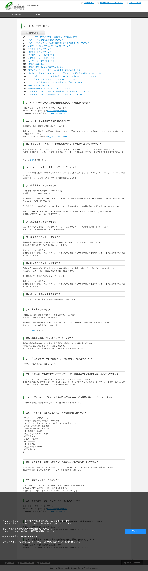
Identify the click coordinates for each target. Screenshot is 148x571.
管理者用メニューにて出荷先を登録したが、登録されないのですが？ (55, 94)
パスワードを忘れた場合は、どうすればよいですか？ (49, 46)
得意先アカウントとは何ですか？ (41, 55)
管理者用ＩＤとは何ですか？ (39, 49)
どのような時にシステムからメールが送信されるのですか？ (51, 79)
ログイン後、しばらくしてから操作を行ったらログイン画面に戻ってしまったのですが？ (63, 76)
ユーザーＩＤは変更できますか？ (41, 61)
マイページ (16, 14)
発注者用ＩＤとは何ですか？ (39, 52)
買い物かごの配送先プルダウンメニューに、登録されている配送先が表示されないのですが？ (64, 73)
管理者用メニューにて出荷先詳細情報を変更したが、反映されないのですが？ (58, 91)
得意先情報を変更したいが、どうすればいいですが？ (49, 88)
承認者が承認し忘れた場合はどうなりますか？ (46, 67)
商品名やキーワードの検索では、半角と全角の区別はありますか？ (54, 70)
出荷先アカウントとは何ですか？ (41, 58)
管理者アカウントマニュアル (111, 3)
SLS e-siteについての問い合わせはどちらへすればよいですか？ (53, 37)
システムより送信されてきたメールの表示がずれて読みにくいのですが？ (57, 82)
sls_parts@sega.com (56, 113)
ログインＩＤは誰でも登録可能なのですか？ (45, 40)
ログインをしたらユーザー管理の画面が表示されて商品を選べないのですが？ (58, 43)
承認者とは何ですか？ (37, 64)
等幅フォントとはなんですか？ (40, 85)
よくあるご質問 (135, 3)
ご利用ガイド (89, 3)
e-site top (39, 14)
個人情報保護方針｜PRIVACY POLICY (19, 536)
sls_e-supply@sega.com (57, 111)
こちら (32, 160)
